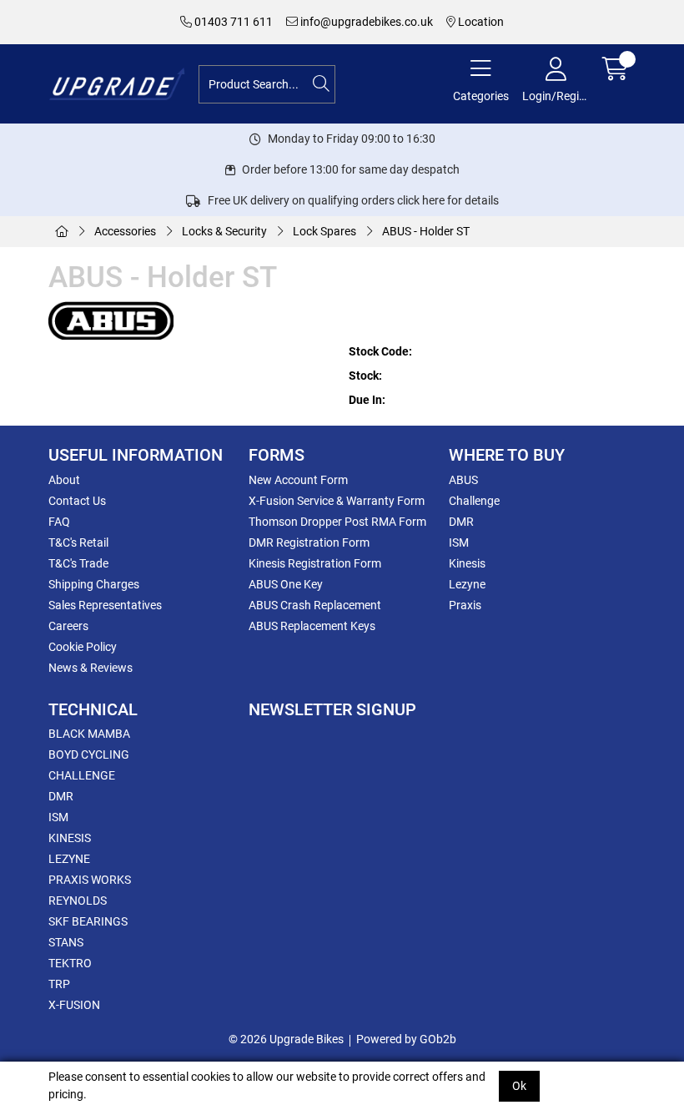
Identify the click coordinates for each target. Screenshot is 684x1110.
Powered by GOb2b (406, 1039)
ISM (459, 542)
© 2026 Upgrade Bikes (286, 1039)
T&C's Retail (78, 542)
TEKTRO (70, 963)
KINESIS (69, 838)
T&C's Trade (78, 563)
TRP (59, 984)
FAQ (59, 521)
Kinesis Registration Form (315, 563)
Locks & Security (224, 231)
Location (479, 21)
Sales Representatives (105, 605)
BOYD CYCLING (88, 754)
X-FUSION (74, 1005)
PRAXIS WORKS (89, 879)
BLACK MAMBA (89, 733)
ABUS (463, 480)
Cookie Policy (82, 646)
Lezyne (467, 584)
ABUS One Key (286, 584)
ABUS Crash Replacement (315, 605)
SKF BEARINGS (88, 921)
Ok (519, 1085)
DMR (461, 521)
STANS (65, 942)
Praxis (465, 605)
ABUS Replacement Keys (312, 626)
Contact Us (77, 500)
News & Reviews (90, 667)
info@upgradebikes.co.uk (365, 21)
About (64, 480)
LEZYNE (69, 858)
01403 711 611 (232, 21)
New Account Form (298, 480)
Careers (68, 626)
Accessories (125, 231)
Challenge (474, 500)
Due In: (367, 399)
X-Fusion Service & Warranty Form (337, 500)
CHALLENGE (81, 775)
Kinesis (467, 563)
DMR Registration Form (309, 542)
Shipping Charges (93, 584)
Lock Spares (324, 231)
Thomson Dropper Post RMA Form (337, 521)
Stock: (365, 375)
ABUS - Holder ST (426, 231)
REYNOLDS (77, 900)
